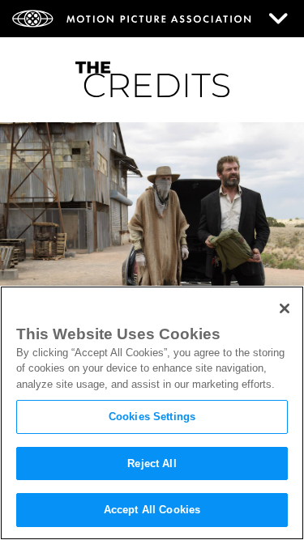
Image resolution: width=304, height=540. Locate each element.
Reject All (151, 463)
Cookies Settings (152, 416)
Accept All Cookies (152, 510)
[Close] (284, 308)
